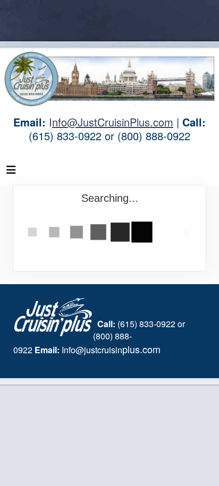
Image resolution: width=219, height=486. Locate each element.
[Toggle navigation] (11, 172)
